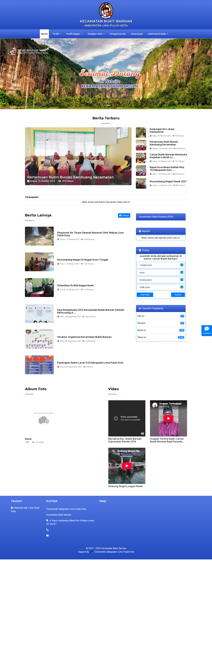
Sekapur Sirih (95, 33)
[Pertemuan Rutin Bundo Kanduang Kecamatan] (141, 145)
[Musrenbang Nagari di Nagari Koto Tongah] (39, 261)
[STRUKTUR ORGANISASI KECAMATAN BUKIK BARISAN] (39, 338)
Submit (178, 295)
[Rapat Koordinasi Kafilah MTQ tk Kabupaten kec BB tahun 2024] (141, 170)
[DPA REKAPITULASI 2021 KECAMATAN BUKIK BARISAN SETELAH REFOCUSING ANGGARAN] (39, 313)
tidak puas (145, 287)
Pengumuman (118, 33)
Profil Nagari (73, 33)
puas (142, 272)
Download (137, 33)
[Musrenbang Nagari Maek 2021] (141, 183)
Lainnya (125, 215)
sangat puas (146, 265)
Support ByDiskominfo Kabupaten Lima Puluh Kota (106, 551)
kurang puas (146, 279)
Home (45, 33)
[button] (16, 73)
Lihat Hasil (145, 295)
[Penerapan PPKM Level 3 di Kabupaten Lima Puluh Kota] (39, 364)
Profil (56, 33)
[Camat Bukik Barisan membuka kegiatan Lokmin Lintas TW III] (141, 157)
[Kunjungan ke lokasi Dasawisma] (141, 132)
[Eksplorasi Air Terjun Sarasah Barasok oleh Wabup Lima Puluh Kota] (39, 235)
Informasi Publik (157, 33)
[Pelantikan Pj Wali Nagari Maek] (39, 287)
